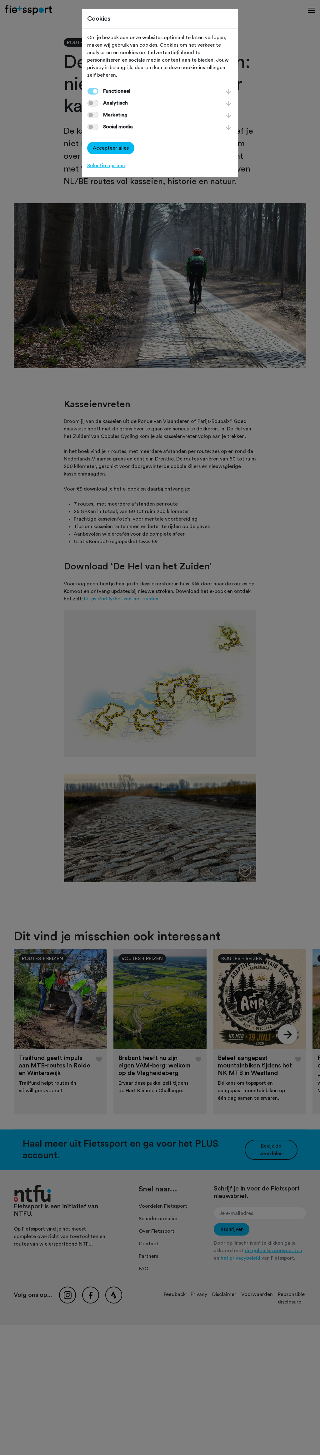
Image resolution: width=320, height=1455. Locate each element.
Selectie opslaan (106, 165)
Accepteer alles (111, 148)
